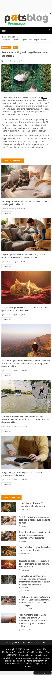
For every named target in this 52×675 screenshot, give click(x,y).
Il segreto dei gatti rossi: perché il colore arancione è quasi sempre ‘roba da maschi (25, 309)
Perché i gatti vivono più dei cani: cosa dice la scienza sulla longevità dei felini (34, 520)
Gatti (15, 47)
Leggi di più (7, 213)
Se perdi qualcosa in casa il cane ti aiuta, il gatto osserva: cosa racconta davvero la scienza (23, 256)
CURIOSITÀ (6, 47)
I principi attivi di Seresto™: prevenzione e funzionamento (32, 504)
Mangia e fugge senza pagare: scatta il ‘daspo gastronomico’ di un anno (21, 474)
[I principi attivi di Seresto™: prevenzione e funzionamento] (8, 507)
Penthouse (26, 103)
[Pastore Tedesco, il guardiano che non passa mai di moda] (8, 551)
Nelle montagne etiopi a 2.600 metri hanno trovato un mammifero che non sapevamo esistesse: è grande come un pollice (26, 363)
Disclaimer (41, 642)
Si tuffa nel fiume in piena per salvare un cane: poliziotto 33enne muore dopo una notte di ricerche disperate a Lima (25, 419)
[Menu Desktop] (3, 30)
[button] (50, 30)
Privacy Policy (12, 642)
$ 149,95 (44, 135)
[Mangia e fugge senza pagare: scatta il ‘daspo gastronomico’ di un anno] (26, 452)
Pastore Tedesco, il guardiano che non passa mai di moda (34, 548)
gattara (44, 97)
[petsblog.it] (26, 19)
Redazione (27, 642)
